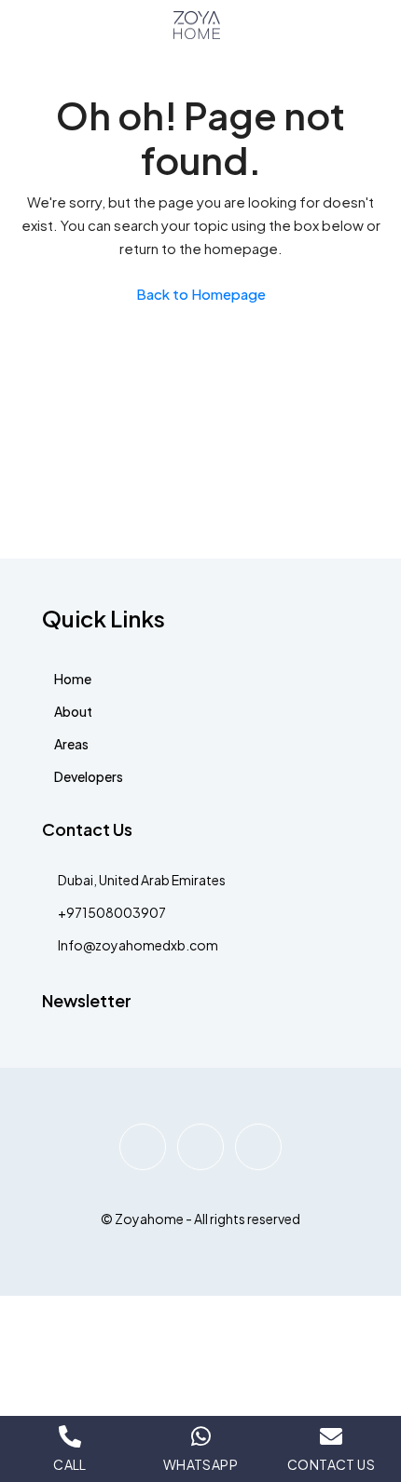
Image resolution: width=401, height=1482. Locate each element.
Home (72, 678)
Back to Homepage (201, 294)
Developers (88, 776)
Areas (71, 743)
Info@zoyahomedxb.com (138, 944)
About (73, 711)
